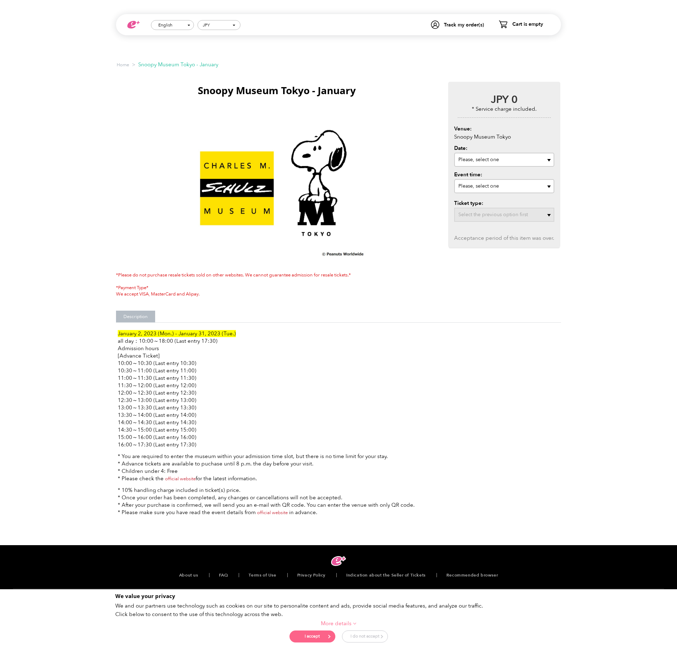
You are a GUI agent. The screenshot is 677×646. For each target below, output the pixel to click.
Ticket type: (468, 203)
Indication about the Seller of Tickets (386, 575)
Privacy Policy (311, 575)
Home (123, 65)
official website (180, 479)
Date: (461, 148)
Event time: (468, 174)
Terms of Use (262, 575)
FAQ (223, 575)
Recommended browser (472, 575)
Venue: (463, 128)
